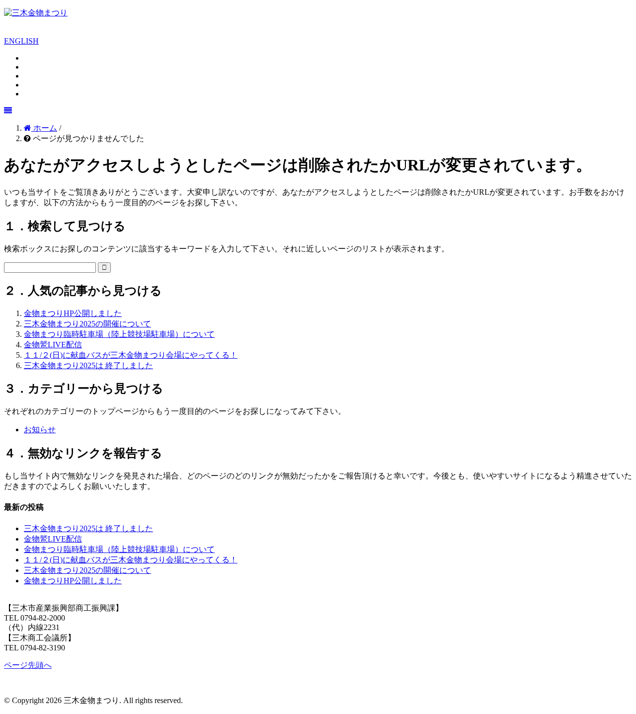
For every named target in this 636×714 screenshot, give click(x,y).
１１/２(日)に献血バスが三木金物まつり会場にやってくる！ (131, 355)
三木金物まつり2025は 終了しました (88, 365)
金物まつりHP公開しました (73, 313)
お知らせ (40, 429)
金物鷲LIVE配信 (53, 344)
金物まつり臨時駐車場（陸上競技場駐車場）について (119, 334)
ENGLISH (21, 41)
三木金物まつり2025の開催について (87, 323)
